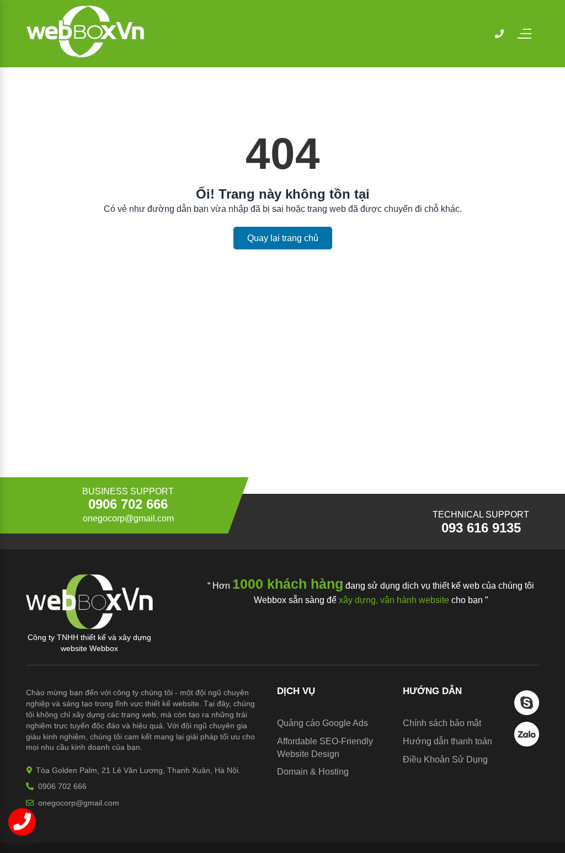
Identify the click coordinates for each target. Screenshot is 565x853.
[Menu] (529, 33)
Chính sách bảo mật (442, 723)
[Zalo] (526, 743)
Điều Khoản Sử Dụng (445, 759)
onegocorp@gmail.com (128, 518)
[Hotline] (499, 33)
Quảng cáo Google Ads (322, 723)
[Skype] (526, 712)
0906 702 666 (128, 504)
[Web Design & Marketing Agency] (85, 55)
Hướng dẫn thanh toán (447, 741)
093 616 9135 (481, 528)
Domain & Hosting (313, 771)
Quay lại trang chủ (282, 238)
